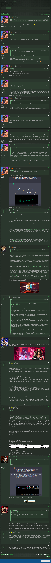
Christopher (12, 106)
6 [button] (47, 14)
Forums (9, 8)
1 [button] (42, 14)
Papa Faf (12, 19)
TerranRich (2, 23)
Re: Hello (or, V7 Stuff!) (13, 16)
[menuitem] (48, 8)
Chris (11, 532)
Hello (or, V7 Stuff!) (5, 13)
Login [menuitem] (49, 8)
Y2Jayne (2, 346)
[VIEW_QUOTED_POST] (16, 34)
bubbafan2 (12, 147)
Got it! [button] (45, 561)
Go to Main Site (3, 8)
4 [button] (45, 14)
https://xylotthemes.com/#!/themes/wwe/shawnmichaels (35, 229)
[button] (39, 14)
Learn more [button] (32, 561)
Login (2, 9)
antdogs (12, 68)
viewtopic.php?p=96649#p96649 (44, 214)
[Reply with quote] (48, 16)
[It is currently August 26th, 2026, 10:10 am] (49, 11)
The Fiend (12, 34)
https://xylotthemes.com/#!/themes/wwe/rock (15, 240)
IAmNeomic (13, 149)
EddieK (12, 100)
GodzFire (12, 210)
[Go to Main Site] (11, 3)
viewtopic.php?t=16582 (12, 410)
